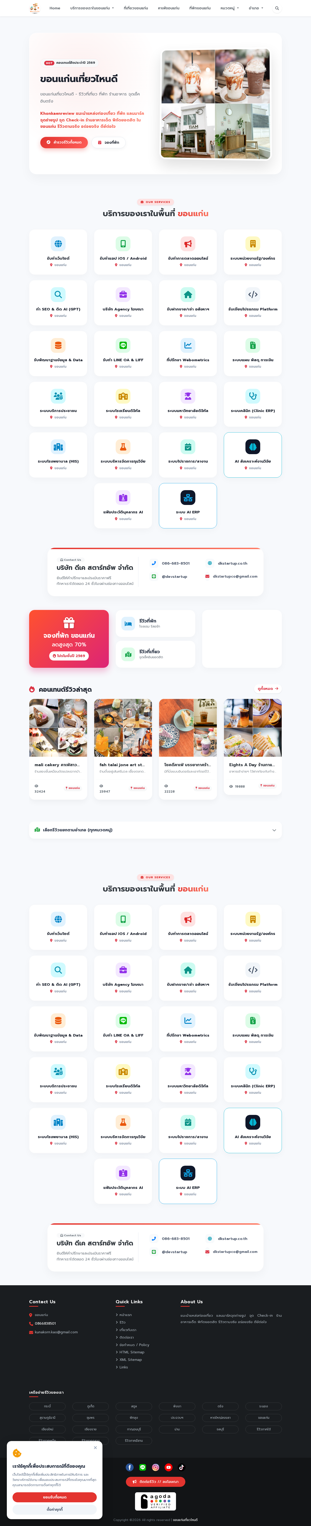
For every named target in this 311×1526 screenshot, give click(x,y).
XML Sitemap (131, 1359)
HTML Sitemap (132, 1352)
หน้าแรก (126, 1314)
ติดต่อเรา (127, 1337)
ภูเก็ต (90, 1406)
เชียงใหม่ (47, 1429)
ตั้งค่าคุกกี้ (55, 1509)
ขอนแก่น (263, 1417)
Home (55, 8)
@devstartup (174, 576)
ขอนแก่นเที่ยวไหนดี (185, 1520)
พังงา (177, 1406)
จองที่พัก (111, 142)
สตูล (134, 1406)
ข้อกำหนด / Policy (134, 1344)
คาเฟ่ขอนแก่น (168, 8)
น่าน (177, 1429)
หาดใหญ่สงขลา (220, 1417)
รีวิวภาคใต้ (264, 1429)
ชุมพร (90, 1417)
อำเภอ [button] (254, 8)
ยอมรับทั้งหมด (54, 1497)
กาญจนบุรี (134, 1429)
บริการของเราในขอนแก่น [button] (90, 8)
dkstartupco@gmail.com (235, 576)
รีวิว (122, 1322)
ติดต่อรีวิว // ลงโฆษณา (158, 1482)
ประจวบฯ (177, 1417)
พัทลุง (134, 1417)
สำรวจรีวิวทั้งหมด (67, 142)
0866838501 (45, 1323)
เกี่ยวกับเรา (128, 1329)
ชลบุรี (220, 1429)
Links (124, 1367)
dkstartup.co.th (232, 563)
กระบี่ (47, 1406)
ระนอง (263, 1406)
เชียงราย (91, 1429)
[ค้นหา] (277, 8)
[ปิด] (95, 1448)
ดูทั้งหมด (266, 688)
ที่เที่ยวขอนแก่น (136, 8)
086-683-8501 (175, 563)
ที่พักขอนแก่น (200, 8)
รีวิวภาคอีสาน (134, 1440)
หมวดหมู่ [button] (228, 8)
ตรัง (220, 1406)
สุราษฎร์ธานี (47, 1417)
